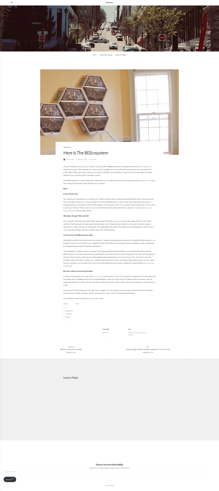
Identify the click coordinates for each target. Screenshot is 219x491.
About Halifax (109, 26)
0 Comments (92, 159)
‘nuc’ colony (98, 276)
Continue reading (109, 485)
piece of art (146, 180)
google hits (117, 221)
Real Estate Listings (106, 55)
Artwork (130, 332)
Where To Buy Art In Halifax (71, 349)
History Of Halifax (120, 55)
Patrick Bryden (70, 159)
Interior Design (137, 332)
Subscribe (9, 479)
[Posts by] (64, 159)
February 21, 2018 (81, 159)
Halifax (145, 166)
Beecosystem (94, 298)
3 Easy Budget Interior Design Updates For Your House (148, 349)
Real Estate (67, 147)
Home (94, 55)
